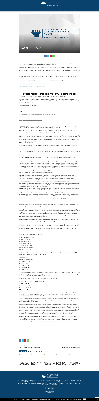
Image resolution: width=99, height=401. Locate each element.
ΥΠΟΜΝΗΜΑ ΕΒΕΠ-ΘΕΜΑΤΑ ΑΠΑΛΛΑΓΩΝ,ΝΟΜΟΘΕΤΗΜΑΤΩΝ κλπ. (32, 86)
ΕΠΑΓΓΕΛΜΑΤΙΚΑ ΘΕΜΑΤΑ (29, 10)
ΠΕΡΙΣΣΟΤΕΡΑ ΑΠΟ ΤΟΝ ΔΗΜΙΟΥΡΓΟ (35, 351)
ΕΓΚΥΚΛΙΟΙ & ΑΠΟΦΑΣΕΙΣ (61, 10)
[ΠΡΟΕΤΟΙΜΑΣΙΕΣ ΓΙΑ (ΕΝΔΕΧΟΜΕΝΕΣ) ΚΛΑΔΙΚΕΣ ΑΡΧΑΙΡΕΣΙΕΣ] (62, 357)
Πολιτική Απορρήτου (49, 392)
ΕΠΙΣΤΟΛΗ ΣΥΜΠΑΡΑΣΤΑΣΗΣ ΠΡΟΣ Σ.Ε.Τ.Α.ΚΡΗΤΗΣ (49, 363)
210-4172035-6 (50, 388)
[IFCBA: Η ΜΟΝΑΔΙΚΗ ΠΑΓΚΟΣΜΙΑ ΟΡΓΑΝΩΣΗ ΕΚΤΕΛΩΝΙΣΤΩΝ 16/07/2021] (74, 357)
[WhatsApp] (53, 56)
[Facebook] (45, 56)
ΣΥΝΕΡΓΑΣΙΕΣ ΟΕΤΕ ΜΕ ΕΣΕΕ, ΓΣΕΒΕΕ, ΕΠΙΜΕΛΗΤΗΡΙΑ (30, 347)
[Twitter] (48, 56)
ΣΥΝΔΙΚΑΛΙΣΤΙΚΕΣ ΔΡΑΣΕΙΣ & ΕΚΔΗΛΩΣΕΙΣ (46, 10)
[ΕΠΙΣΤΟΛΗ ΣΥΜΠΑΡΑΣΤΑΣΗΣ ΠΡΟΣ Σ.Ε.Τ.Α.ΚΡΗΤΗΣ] (49, 357)
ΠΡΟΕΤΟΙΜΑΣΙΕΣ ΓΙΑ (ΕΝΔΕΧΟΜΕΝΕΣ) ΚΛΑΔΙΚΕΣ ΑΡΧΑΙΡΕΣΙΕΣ (61, 363)
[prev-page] (19, 368)
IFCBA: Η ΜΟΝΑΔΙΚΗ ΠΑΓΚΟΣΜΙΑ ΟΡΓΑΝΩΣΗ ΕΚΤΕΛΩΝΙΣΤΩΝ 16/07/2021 (74, 364)
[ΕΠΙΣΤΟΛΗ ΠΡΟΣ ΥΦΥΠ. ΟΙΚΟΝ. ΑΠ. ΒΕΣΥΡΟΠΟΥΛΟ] (37, 357)
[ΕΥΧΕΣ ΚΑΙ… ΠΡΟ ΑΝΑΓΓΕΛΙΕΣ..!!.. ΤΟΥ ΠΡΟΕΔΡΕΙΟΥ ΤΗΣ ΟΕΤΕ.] (24, 357)
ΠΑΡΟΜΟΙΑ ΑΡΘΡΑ (23, 351)
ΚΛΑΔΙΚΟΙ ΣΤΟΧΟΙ (25, 12)
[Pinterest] (51, 56)
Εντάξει (84, 399)
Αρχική (20, 12)
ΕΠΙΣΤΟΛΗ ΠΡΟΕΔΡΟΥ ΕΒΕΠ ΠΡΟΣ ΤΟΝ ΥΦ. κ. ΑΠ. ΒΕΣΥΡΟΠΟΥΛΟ (33, 83)
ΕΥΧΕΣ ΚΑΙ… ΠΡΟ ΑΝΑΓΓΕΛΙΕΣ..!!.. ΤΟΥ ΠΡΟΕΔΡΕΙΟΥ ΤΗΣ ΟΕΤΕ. (24, 363)
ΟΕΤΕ (22, 10)
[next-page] (21, 368)
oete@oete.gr (51, 391)
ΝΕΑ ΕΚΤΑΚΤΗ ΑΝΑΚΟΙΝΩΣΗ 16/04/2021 (71, 347)
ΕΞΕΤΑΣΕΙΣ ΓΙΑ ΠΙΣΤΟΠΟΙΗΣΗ (75, 10)
